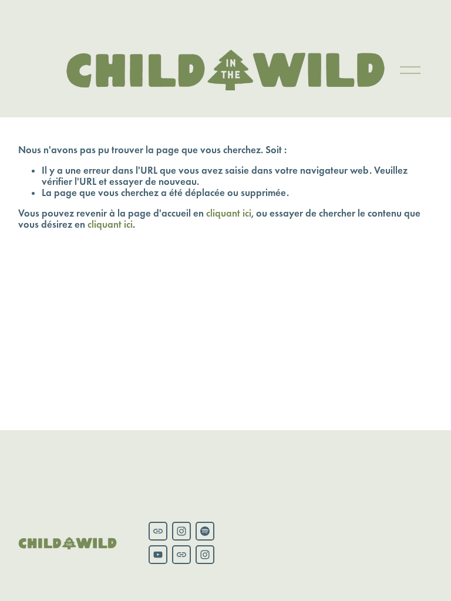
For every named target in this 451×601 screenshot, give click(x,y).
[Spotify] (205, 531)
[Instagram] (181, 531)
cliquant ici (228, 213)
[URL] (158, 531)
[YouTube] (158, 554)
